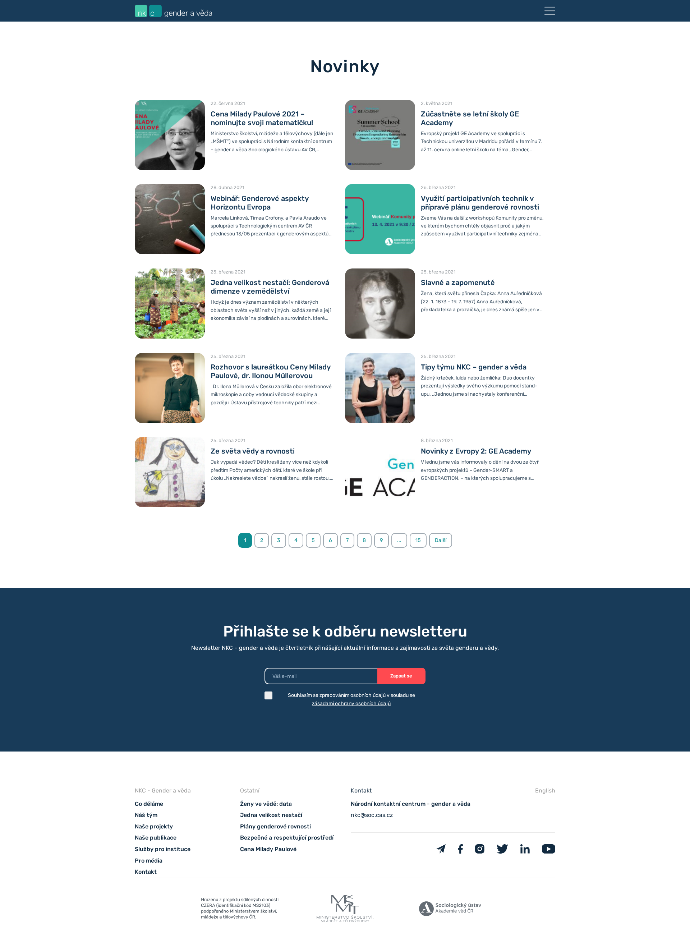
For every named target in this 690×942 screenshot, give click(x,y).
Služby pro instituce (162, 849)
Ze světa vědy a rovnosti (253, 451)
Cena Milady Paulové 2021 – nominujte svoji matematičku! (262, 118)
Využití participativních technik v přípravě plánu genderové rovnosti (480, 202)
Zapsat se (401, 676)
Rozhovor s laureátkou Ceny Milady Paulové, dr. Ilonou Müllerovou (270, 371)
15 (418, 540)
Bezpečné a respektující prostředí (287, 837)
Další (440, 540)
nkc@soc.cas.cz (372, 815)
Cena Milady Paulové (268, 849)
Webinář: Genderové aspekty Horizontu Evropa (259, 202)
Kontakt (146, 871)
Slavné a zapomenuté (458, 282)
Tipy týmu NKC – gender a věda (473, 367)
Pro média (148, 860)
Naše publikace (155, 837)
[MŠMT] (240, 910)
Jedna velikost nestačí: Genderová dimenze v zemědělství (270, 286)
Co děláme (149, 803)
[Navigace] (549, 10)
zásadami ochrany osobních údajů (351, 703)
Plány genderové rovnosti (275, 826)
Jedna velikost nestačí (271, 815)
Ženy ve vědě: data (266, 803)
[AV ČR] (450, 910)
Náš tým (146, 815)
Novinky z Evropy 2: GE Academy (476, 451)
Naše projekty (154, 826)
